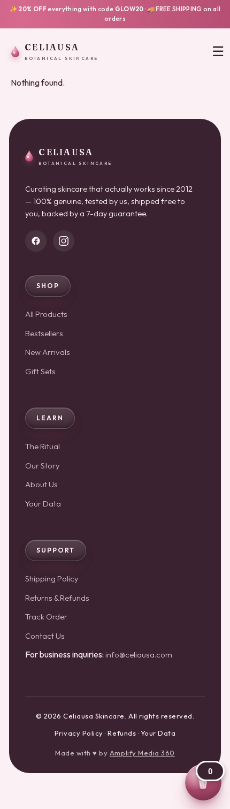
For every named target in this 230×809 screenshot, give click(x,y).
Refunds (122, 733)
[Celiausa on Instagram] (63, 241)
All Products (46, 314)
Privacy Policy (79, 733)
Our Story (42, 465)
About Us (41, 484)
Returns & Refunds (57, 598)
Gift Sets (40, 371)
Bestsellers (44, 333)
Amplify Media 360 (142, 752)
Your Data (43, 503)
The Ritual (42, 446)
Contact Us (45, 636)
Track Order (46, 616)
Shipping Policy (52, 578)
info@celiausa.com (138, 654)
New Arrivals (47, 352)
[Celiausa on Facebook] (36, 241)
